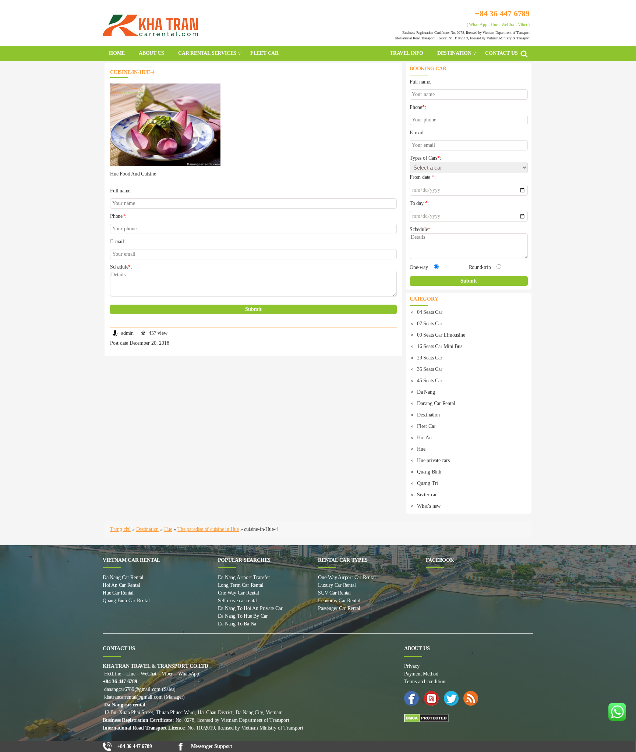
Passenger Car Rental (339, 608)
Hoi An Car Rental (121, 585)
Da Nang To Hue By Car (243, 616)
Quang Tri (427, 483)
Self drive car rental (238, 600)
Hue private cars (433, 460)
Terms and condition (424, 681)
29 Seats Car (429, 358)
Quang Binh (429, 472)
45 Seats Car (429, 380)
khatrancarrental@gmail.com (133, 697)
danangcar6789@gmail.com (132, 689)
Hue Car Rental (118, 593)
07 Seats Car (429, 323)
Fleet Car (426, 426)
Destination (454, 53)
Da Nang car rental (124, 704)
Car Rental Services (207, 53)
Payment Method (421, 674)
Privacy (412, 666)
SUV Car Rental (334, 593)
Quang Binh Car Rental (126, 600)
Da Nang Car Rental (123, 577)
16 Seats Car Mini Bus (439, 346)
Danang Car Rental (436, 403)
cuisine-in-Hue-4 (132, 72)
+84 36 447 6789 (502, 13)
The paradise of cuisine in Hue (208, 529)
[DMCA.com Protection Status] (468, 718)
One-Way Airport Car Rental (347, 577)
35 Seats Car (429, 369)
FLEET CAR (264, 53)
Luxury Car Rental (337, 585)
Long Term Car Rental (241, 585)
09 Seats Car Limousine (441, 335)
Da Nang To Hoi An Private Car (250, 608)
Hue (421, 449)
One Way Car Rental (238, 593)
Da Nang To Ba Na (237, 624)
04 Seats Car (429, 312)
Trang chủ (120, 529)
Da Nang (426, 392)
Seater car (427, 494)
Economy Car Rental (339, 600)
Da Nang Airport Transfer (244, 577)
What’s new (429, 506)
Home (117, 53)
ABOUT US (151, 53)
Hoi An (424, 437)
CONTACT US (501, 53)
